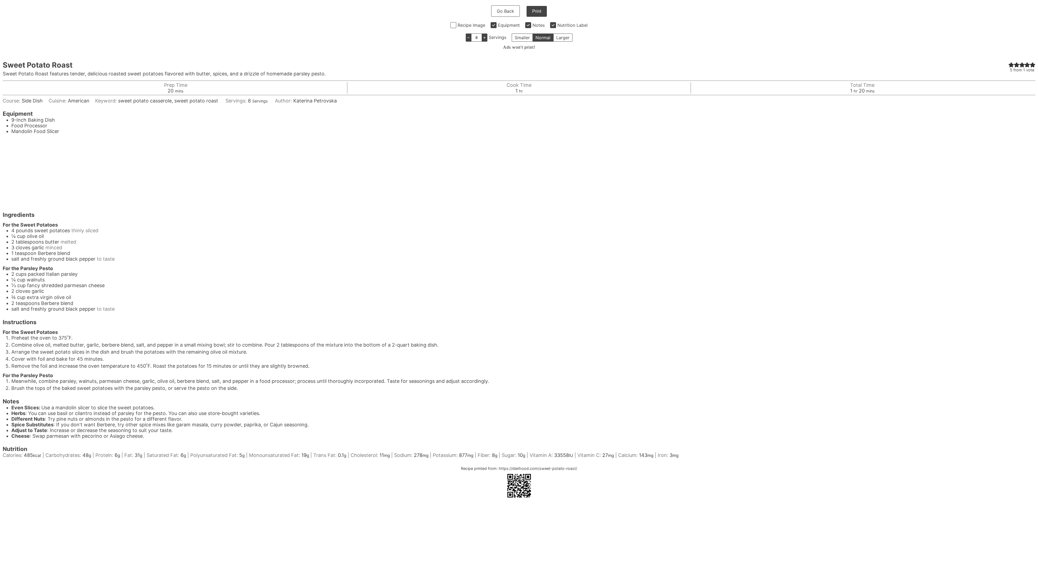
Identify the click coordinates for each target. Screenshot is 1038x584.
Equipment (509, 25)
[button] (1011, 65)
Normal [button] (542, 37)
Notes (539, 25)
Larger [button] (563, 37)
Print (536, 11)
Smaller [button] (522, 37)
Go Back (505, 11)
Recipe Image (471, 25)
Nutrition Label (572, 25)
